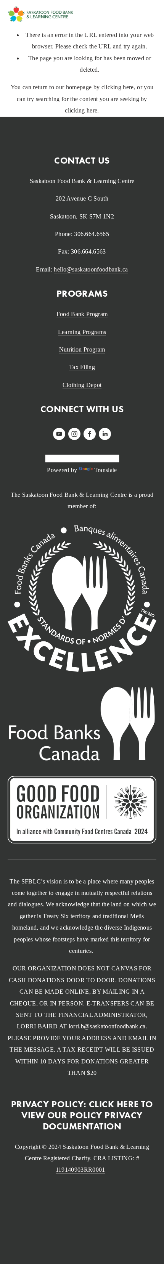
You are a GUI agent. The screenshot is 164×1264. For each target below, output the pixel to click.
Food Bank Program (82, 314)
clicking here (117, 87)
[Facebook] (90, 434)
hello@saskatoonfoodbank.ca (91, 269)
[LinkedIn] (105, 434)
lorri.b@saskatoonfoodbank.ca (107, 1026)
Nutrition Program (82, 349)
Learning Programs (82, 332)
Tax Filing (82, 367)
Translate (105, 470)
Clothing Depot (82, 385)
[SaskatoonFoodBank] (59, 434)
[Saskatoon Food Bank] (74, 434)
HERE (129, 1104)
